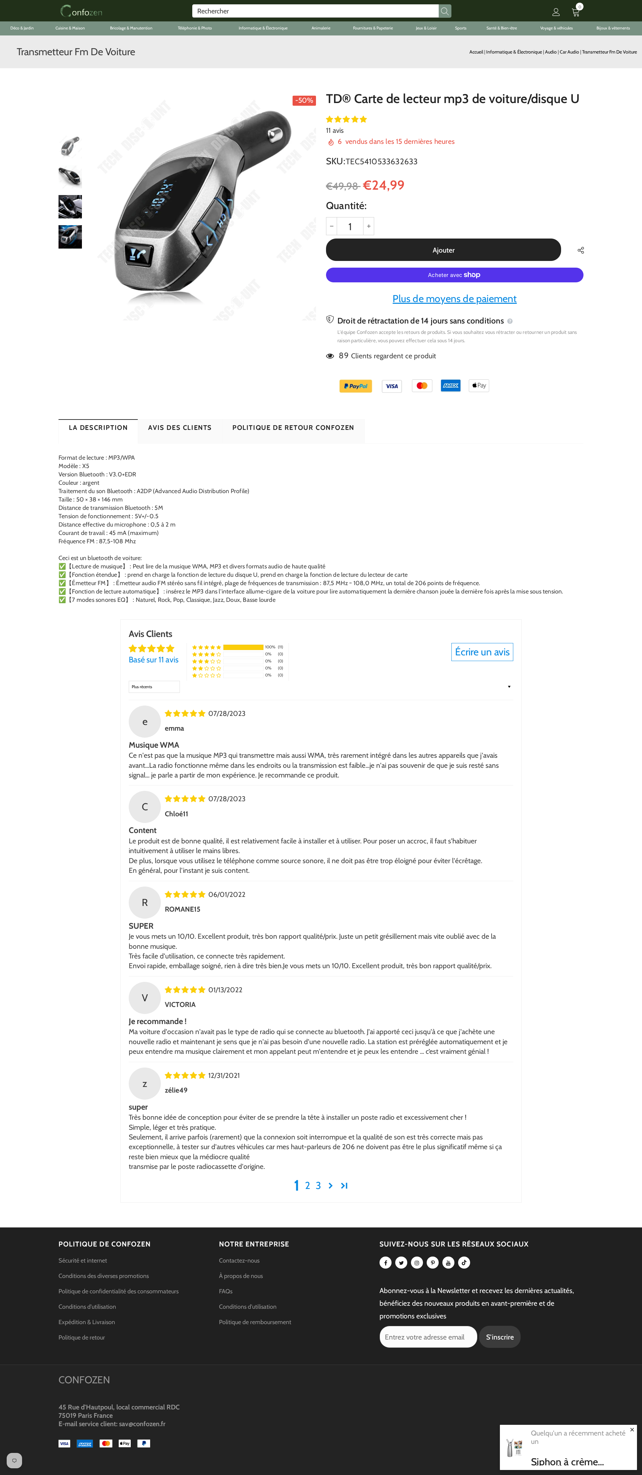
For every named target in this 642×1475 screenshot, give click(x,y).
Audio (551, 52)
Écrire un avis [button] (482, 652)
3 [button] (318, 1185)
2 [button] (307, 1185)
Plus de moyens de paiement (455, 298)
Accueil (476, 52)
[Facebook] (386, 1263)
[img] (186, 713)
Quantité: (346, 205)
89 (343, 355)
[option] (202, 206)
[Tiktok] (464, 1263)
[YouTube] (448, 1263)
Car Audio (570, 52)
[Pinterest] (433, 1263)
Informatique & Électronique (514, 52)
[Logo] (81, 11)
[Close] (632, 1429)
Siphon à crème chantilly (564, 1462)
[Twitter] (401, 1263)
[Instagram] (417, 1263)
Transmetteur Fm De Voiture (609, 52)
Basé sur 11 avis (154, 659)
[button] (346, 119)
